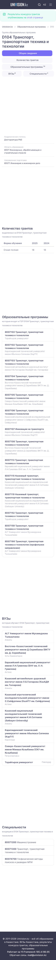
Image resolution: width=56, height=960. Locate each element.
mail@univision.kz (37, 955)
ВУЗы (12, 73)
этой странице (35, 17)
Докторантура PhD (13, 140)
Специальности (38, 73)
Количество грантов (27, 60)
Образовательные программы (31, 27)
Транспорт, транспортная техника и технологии (24, 851)
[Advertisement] (28, 106)
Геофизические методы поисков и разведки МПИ (24, 861)
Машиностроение (20, 842)
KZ (44, 4)
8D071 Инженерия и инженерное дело (22, 163)
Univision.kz (7, 27)
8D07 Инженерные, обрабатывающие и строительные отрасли (22, 151)
